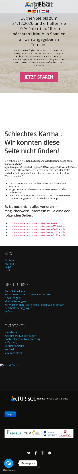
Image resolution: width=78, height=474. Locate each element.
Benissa (9, 260)
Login (8, 270)
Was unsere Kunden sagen (20, 335)
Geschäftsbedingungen (18, 308)
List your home (13, 352)
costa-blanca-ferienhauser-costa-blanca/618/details (37, 235)
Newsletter (11, 332)
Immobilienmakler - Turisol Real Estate (28, 294)
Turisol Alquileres (15, 291)
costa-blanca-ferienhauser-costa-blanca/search (34, 223)
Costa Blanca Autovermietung (22, 339)
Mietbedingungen (15, 301)
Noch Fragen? (13, 298)
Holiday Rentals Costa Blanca (52, 398)
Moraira (9, 263)
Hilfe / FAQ (11, 342)
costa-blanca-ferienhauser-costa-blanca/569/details (37, 229)
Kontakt (9, 349)
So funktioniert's (14, 346)
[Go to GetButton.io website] (9, 470)
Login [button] (10, 414)
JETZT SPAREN (39, 77)
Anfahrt (9, 311)
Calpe (8, 267)
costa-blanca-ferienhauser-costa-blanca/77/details (36, 226)
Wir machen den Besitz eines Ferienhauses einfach (34, 304)
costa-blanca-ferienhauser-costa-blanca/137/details (37, 232)
